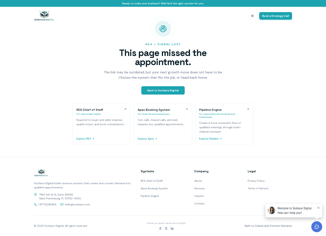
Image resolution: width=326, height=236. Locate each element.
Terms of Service (258, 188)
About (222, 16)
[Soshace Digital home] (44, 16)
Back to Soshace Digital (163, 90)
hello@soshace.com (77, 204)
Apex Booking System (154, 188)
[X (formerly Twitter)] (166, 228)
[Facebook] (160, 228)
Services (199, 188)
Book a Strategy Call (275, 16)
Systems (206, 16)
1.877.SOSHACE (47, 204)
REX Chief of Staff (152, 180)
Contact (237, 16)
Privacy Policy (256, 180)
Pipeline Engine (150, 196)
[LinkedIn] (172, 228)
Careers (199, 196)
